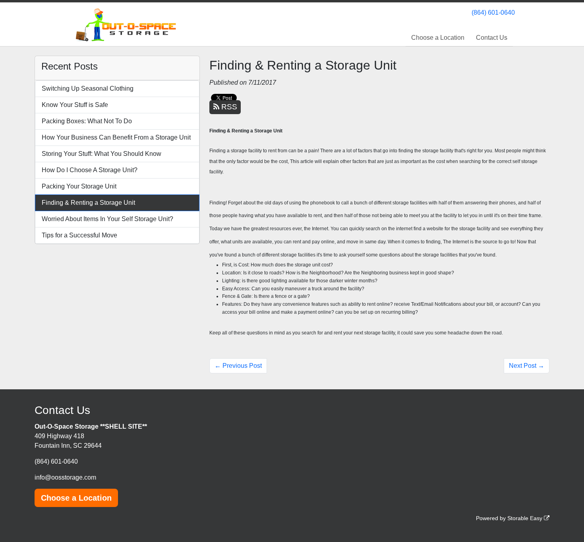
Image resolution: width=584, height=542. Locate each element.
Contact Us (491, 37)
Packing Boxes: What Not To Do (87, 121)
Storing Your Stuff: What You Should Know (101, 153)
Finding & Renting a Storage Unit (88, 202)
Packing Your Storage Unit (79, 186)
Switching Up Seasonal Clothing (87, 88)
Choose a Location (437, 37)
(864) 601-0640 (493, 12)
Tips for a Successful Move (79, 235)
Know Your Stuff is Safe (75, 104)
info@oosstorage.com (65, 477)
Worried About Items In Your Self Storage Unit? (107, 219)
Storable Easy (525, 518)
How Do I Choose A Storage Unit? (89, 170)
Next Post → (526, 365)
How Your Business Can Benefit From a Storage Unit (116, 137)
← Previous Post (238, 365)
